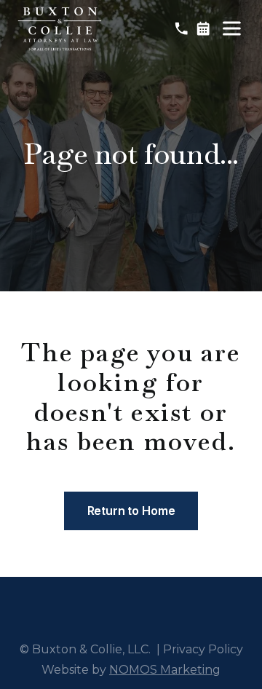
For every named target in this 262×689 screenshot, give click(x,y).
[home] (59, 29)
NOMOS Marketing (165, 670)
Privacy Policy (203, 649)
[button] (231, 28)
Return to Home (131, 510)
